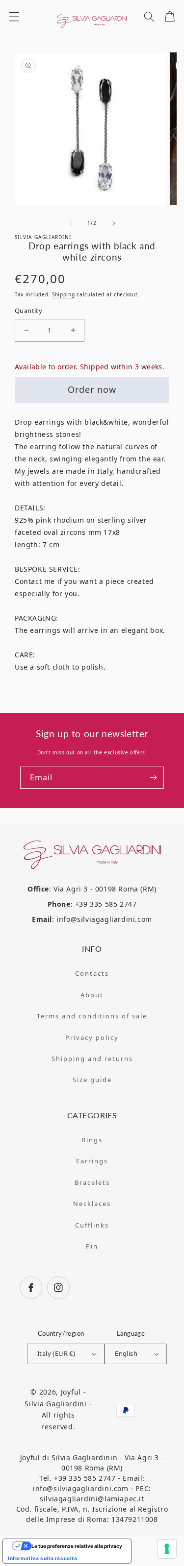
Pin (92, 1246)
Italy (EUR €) (56, 1353)
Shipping (63, 294)
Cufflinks (92, 1225)
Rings (92, 1139)
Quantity (28, 310)
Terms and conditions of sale (92, 1016)
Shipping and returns (92, 1058)
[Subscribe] (153, 777)
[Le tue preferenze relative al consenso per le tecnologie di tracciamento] (167, 1549)
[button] (14, 16)
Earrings (92, 1160)
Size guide (92, 1079)
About (92, 994)
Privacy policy (92, 1037)
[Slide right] (114, 223)
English (126, 1353)
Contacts (92, 973)
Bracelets (92, 1182)
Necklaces (92, 1203)
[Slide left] (70, 223)
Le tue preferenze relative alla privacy (76, 1546)
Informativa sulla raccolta (43, 1558)
